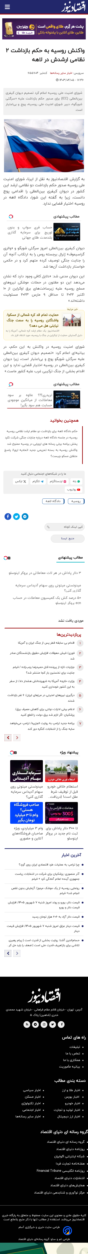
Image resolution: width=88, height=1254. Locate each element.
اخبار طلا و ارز (71, 1090)
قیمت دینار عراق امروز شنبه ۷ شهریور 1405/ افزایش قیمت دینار (43, 928)
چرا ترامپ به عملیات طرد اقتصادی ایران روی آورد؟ (49, 865)
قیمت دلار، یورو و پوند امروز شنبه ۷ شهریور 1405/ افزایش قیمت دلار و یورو (43, 905)
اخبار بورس (72, 1097)
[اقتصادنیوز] (44, 996)
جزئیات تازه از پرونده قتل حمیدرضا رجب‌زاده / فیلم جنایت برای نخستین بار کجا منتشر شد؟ (43, 670)
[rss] (27, 1025)
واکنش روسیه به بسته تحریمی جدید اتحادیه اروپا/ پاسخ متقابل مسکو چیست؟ (40, 453)
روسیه (76, 501)
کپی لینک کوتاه (73, 527)
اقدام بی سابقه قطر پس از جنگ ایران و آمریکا (46, 643)
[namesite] (73, 7)
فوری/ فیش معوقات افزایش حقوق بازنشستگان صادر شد (42, 656)
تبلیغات (74, 1047)
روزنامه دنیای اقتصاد (70, 1149)
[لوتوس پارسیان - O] (44, 1248)
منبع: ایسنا (67, 538)
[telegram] (35, 1025)
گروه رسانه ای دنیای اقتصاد (66, 1142)
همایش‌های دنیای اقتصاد (67, 1185)
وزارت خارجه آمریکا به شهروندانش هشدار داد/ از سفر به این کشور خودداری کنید (41, 684)
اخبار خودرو (72, 1103)
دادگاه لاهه (53, 501)
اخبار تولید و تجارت (67, 1110)
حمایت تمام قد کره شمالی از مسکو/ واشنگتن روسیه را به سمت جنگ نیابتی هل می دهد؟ (32, 320)
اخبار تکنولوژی (31, 1103)
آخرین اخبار (71, 855)
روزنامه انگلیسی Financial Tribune (61, 1171)
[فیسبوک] (8, 516)
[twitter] (52, 1025)
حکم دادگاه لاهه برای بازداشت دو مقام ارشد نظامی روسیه (42, 431)
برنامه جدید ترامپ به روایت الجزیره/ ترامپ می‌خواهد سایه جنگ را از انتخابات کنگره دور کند (42, 726)
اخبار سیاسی (32, 1090)
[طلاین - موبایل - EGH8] (44, 28)
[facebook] (62, 1025)
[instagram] (44, 1025)
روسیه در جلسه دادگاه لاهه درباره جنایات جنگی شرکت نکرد (41, 438)
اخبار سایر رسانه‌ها (61, 73)
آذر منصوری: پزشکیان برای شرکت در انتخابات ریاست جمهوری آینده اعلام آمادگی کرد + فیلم (47, 876)
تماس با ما (73, 1053)
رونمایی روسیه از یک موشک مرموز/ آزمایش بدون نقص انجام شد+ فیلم (45, 890)
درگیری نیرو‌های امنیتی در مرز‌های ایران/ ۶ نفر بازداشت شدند (40, 698)
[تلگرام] (25, 516)
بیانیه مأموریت (69, 1067)
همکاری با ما (71, 1060)
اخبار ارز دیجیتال (68, 1116)
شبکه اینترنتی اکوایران (69, 1156)
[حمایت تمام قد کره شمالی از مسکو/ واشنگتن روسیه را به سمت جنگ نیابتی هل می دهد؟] (72, 320)
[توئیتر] (16, 516)
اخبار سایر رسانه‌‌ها (28, 1116)
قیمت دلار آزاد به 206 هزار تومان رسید (55, 917)
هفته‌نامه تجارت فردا (70, 1164)
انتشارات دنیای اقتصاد (69, 1178)
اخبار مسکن (33, 1097)
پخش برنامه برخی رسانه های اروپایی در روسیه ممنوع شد (42, 444)
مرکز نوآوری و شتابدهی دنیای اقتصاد (59, 1193)
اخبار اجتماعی (31, 1110)
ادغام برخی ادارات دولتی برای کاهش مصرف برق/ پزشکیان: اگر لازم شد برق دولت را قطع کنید (44, 712)
